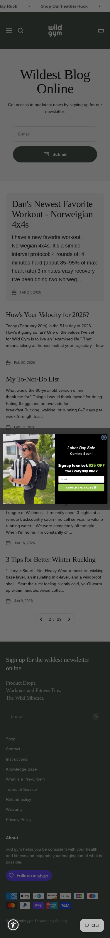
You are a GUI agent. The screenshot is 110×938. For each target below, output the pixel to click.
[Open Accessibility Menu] (13, 925)
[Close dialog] (103, 437)
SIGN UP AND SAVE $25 (81, 488)
